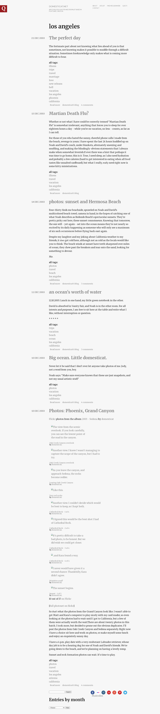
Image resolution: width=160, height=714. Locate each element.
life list (102, 6)
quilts (124, 6)
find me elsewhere (113, 6)
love (51, 80)
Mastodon (97, 695)
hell (51, 87)
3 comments (87, 284)
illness (52, 66)
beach (52, 273)
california (54, 101)
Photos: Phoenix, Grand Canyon (81, 410)
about (95, 6)
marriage (54, 76)
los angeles (55, 94)
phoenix (53, 98)
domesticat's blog (70, 105)
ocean (52, 338)
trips (51, 69)
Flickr (52, 419)
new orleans (55, 83)
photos (53, 266)
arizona (53, 678)
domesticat (107, 419)
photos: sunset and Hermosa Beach (85, 201)
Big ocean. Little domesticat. (78, 357)
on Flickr (66, 598)
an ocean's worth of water (75, 292)
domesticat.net (58, 6)
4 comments (87, 105)
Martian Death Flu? (69, 113)
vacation (54, 90)
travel (52, 73)
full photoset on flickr (61, 606)
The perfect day (65, 37)
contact (96, 8)
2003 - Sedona (90, 419)
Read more (55, 105)
